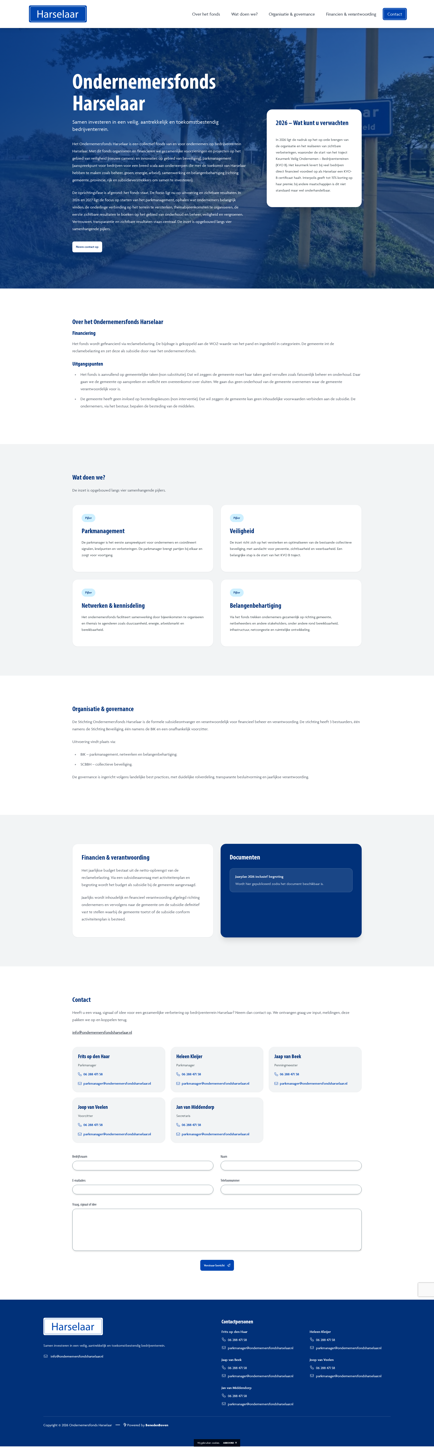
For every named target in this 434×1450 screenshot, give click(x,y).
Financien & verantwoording (351, 14)
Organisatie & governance (292, 14)
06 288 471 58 (237, 1340)
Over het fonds (206, 14)
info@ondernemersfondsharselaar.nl (102, 1032)
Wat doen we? (244, 14)
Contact (394, 14)
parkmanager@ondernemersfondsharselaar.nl (260, 1348)
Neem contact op (87, 247)
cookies (215, 1442)
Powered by (147, 1425)
